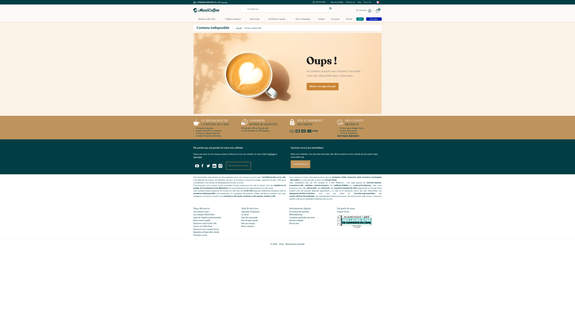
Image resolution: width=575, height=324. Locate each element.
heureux (354, 122)
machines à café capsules (253, 196)
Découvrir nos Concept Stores (206, 229)
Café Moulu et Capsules (276, 19)
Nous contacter (247, 226)
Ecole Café (248, 191)
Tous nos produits (336, 2)
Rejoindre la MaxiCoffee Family (206, 232)
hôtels (344, 177)
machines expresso (373, 183)
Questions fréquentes (250, 212)
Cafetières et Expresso (233, 19)
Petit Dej (349, 19)
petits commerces (364, 177)
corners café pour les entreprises (301, 196)
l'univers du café (215, 122)
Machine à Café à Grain (206, 19)
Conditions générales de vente (302, 218)
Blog (359, 2)
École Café (367, 2)
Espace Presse (343, 212)
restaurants (351, 177)
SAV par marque (248, 224)
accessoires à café (296, 185)
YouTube (271, 154)
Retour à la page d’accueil (323, 86)
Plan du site (294, 224)
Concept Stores (330, 180)
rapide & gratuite (263, 122)
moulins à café (269, 196)
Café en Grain (254, 19)
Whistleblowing (295, 215)
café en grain (312, 188)
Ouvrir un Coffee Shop (202, 226)
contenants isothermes (362, 185)
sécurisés (310, 122)
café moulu (325, 188)
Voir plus (224, 2)
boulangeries (377, 177)
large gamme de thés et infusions (302, 193)
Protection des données (299, 212)
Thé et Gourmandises (303, 19)
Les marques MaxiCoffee (203, 215)
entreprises (336, 177)
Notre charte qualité (201, 221)
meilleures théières (341, 185)
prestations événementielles (204, 193)
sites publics (295, 180)
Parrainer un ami (200, 235)
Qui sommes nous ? (201, 212)
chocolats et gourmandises (364, 193)
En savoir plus (300, 164)
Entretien (321, 19)
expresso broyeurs (321, 185)
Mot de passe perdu (249, 221)
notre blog (197, 157)
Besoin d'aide (321, 2)
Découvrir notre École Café (205, 224)
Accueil (239, 28)
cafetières (309, 185)
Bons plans (374, 19)
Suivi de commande (249, 218)
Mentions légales (296, 221)
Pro (360, 19)
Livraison (245, 215)
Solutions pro (350, 2)
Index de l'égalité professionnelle (207, 218)
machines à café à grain (233, 196)
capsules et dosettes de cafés (345, 188)
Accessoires (335, 19)
